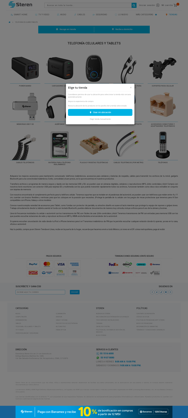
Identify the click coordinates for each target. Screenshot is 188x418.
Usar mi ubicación (102, 112)
